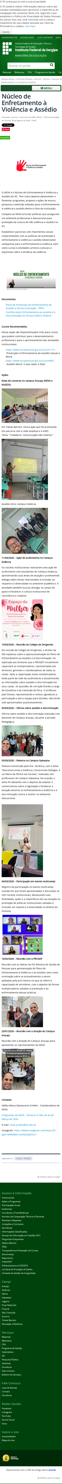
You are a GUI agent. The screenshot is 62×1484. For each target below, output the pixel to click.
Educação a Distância (12, 1324)
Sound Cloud (8, 1419)
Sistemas (6, 1363)
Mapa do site (8, 1440)
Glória (5, 1293)
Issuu (4, 1423)
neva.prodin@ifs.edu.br (23, 1124)
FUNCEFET (7, 1261)
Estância (6, 1290)
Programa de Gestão (45, 72)
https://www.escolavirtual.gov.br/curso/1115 (30, 349)
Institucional (8, 1197)
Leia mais (30, 26)
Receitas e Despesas (11, 1220)
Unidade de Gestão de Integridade (18, 1273)
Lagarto (5, 1301)
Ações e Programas (11, 1201)
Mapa (58, 37)
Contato (6, 1391)
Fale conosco (8, 1371)
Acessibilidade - (27, 37)
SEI (3, 1355)
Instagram (7, 1412)
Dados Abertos (9, 1243)
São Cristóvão (8, 1312)
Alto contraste (45, 37)
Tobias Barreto (9, 1320)
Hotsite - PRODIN (42, 79)
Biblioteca (19, 72)
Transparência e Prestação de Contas (20, 1250)
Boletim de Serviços (11, 1374)
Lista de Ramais (9, 1387)
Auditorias (7, 1209)
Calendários (7, 1352)
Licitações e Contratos (12, 1224)
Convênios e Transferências (15, 1212)
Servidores (7, 1228)
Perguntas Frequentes (13, 1239)
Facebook (6, 1408)
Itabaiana (6, 1297)
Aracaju (5, 1286)
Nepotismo (7, 1258)
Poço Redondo (9, 1305)
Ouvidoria (7, 1367)
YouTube (6, 1416)
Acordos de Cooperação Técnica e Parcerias (23, 1216)
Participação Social (11, 1205)
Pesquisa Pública (10, 1359)
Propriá (5, 1309)
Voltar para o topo (50, 1176)
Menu (47, 88)
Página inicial (7, 79)
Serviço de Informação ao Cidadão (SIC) (21, 1235)
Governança (8, 1254)
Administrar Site (9, 37)
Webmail (6, 72)
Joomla (52, 1470)
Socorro (6, 1316)
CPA (30, 72)
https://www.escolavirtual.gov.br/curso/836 (29, 360)
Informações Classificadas (14, 1231)
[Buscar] (52, 65)
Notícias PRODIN (24, 79)
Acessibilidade (9, 1436)
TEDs (4, 1246)
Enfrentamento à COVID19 (15, 1265)
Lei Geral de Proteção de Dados (17, 1269)
